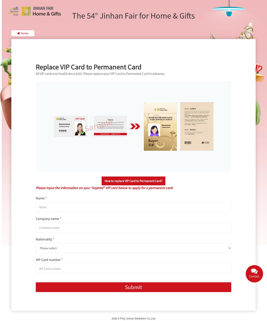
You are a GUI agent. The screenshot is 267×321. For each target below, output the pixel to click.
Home (24, 33)
